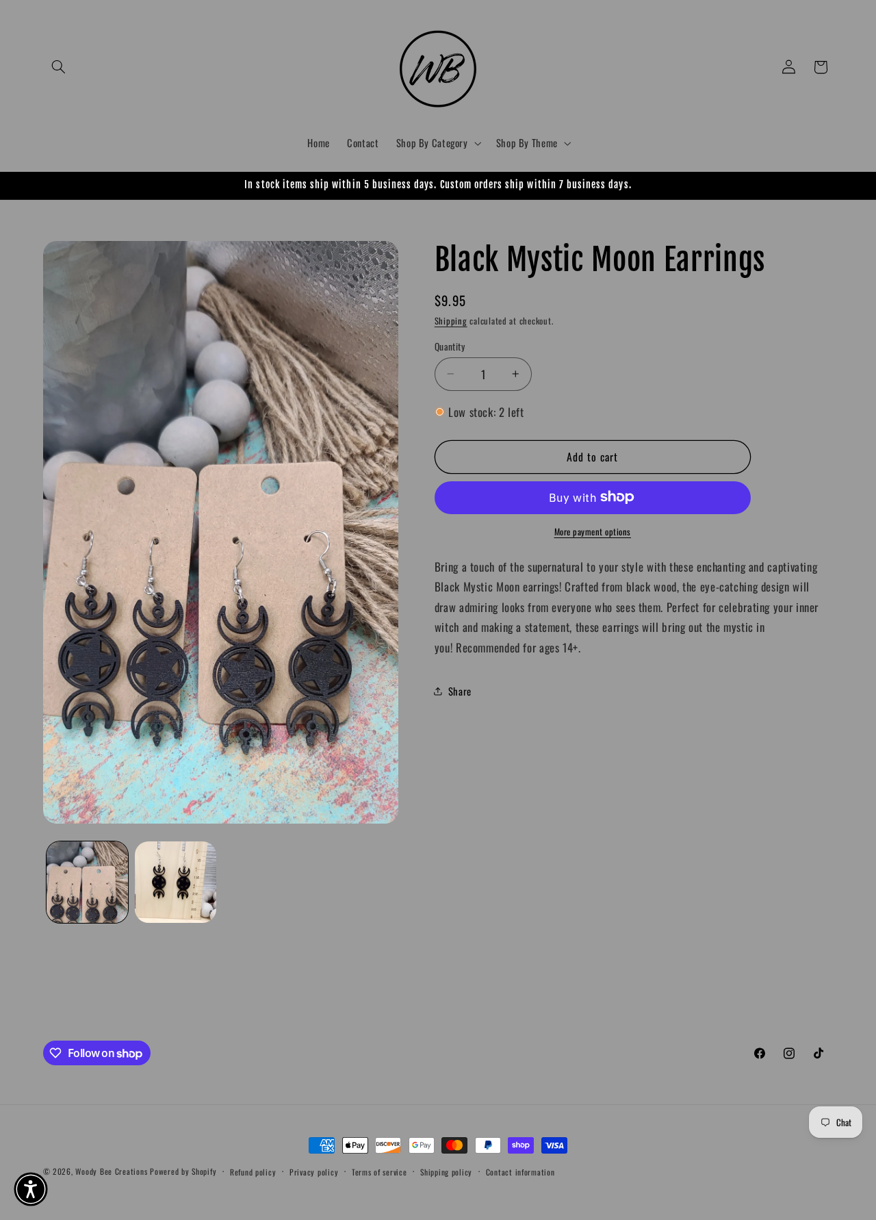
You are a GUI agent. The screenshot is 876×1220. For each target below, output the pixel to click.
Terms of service (379, 1172)
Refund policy (253, 1172)
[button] (59, 67)
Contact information (520, 1172)
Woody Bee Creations (111, 1171)
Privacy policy (313, 1172)
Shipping (451, 320)
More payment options (593, 531)
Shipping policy (446, 1172)
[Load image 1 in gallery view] (87, 882)
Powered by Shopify (183, 1171)
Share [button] (460, 690)
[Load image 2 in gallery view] (175, 882)
